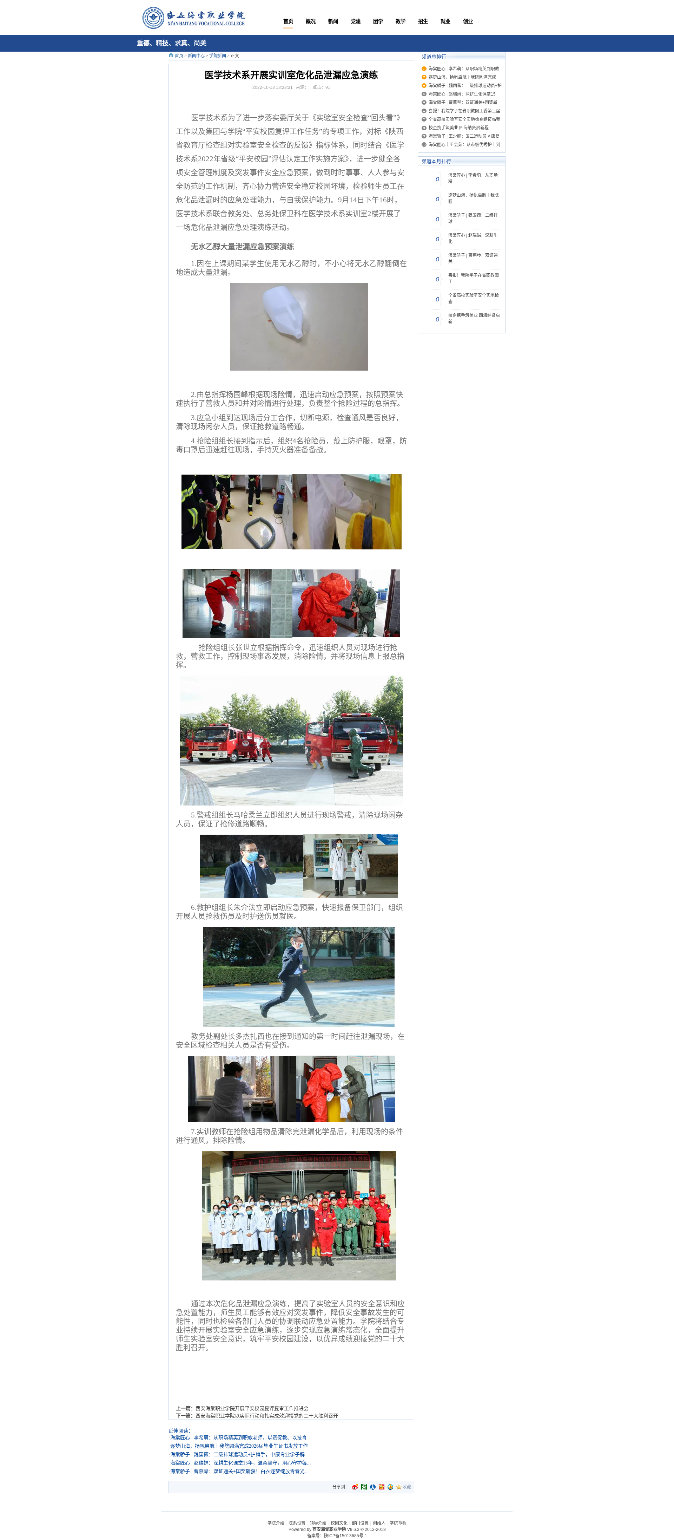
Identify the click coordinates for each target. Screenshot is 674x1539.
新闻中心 (196, 55)
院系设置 (297, 1523)
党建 (356, 21)
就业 (445, 21)
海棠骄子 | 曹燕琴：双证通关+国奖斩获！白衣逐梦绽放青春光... (239, 1471)
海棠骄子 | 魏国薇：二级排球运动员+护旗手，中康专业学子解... (239, 1454)
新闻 (333, 21)
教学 (400, 21)
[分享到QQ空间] (390, 1487)
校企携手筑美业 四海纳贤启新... (474, 318)
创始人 (379, 1523)
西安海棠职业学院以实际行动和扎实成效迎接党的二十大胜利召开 (267, 1416)
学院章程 (398, 1523)
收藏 (407, 1487)
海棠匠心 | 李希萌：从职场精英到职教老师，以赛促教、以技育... (240, 1437)
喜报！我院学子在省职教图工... (473, 278)
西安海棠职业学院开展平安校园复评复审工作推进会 (252, 1408)
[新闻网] (192, 18)
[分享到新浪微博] (355, 1487)
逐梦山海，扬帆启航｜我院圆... (473, 198)
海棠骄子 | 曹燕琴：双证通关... (473, 258)
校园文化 (339, 1523)
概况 (311, 21)
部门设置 (360, 1523)
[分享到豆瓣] (364, 1487)
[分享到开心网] (381, 1487)
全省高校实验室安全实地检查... (473, 298)
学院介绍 (275, 1523)
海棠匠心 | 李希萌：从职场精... (473, 178)
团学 (378, 21)
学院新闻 (217, 55)
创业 (468, 21)
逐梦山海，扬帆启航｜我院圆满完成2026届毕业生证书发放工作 (239, 1446)
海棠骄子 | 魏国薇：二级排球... (473, 218)
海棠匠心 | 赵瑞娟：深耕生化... (473, 238)
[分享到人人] (373, 1487)
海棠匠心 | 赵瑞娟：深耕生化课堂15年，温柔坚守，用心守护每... (240, 1463)
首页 (288, 21)
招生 (423, 21)
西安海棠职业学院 (329, 1529)
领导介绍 (318, 1523)
